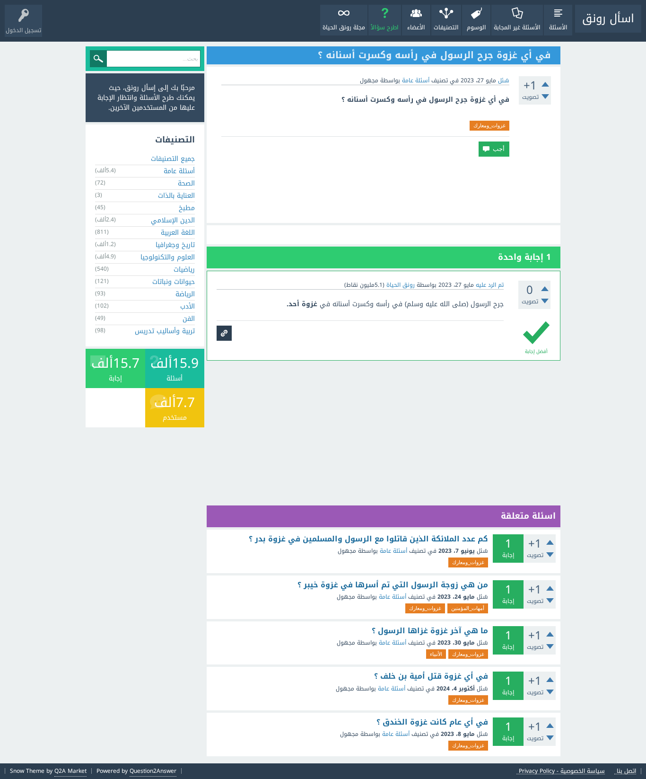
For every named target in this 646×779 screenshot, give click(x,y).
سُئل (503, 80)
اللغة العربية (178, 232)
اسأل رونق (608, 18)
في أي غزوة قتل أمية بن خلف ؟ (431, 676)
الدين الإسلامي (173, 220)
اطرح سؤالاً (385, 27)
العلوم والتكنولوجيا (167, 257)
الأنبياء (436, 654)
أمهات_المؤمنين (467, 608)
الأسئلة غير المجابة (517, 27)
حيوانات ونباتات (173, 281)
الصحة (186, 183)
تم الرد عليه (490, 285)
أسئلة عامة (415, 80)
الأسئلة (558, 27)
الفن (189, 318)
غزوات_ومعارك (489, 125)
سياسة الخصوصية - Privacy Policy (562, 771)
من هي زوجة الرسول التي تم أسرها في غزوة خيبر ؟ (392, 585)
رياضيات (184, 269)
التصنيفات (446, 27)
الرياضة (185, 294)
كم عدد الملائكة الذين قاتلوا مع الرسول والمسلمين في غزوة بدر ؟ (368, 539)
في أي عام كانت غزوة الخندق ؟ (432, 722)
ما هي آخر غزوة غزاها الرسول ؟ (430, 631)
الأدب (187, 306)
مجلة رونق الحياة (344, 27)
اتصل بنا (626, 771)
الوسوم (476, 27)
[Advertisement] (383, 189)
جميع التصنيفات (173, 158)
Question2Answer (153, 771)
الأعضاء (416, 27)
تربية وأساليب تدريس (165, 331)
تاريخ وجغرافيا (175, 245)
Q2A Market (70, 771)
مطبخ (187, 208)
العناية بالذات (176, 195)
